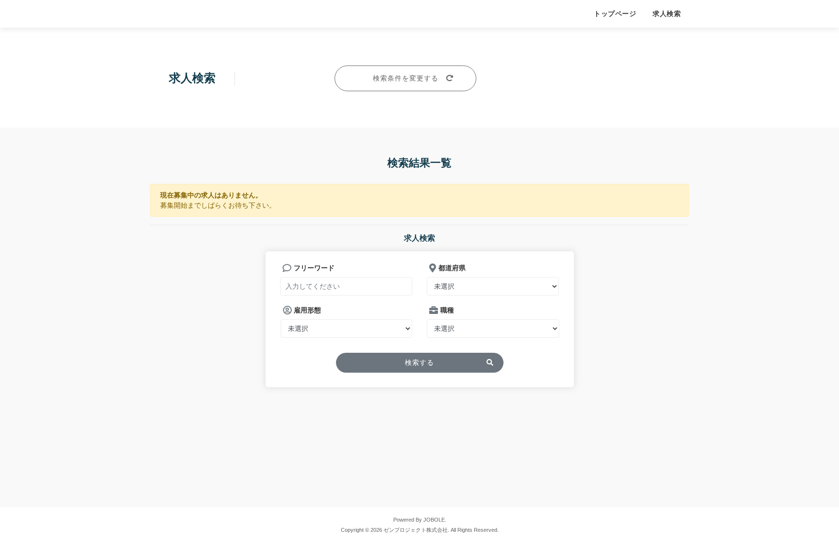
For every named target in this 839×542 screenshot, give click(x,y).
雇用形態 (307, 310)
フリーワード (314, 268)
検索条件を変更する (405, 78)
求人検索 (667, 13)
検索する (419, 362)
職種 (447, 310)
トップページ (615, 13)
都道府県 (452, 268)
